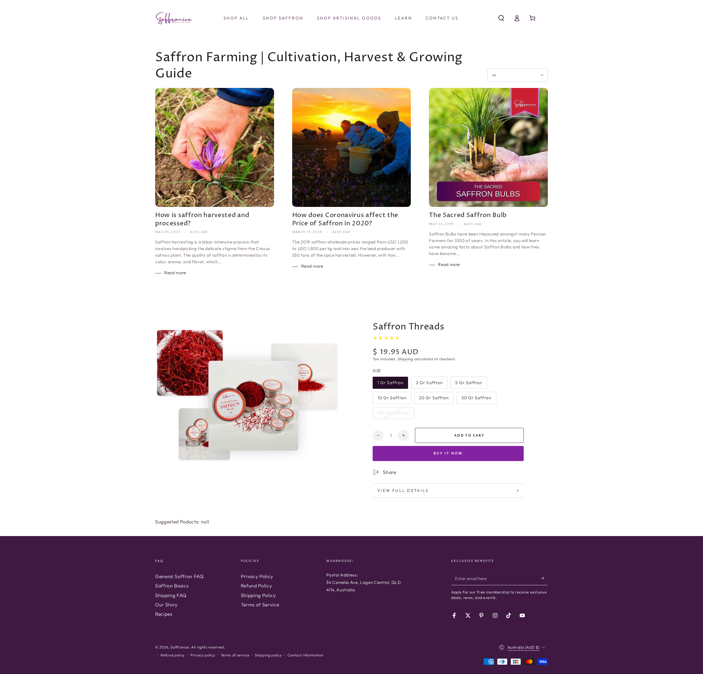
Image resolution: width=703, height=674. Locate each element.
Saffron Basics (171, 586)
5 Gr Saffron (468, 384)
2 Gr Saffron (429, 384)
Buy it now (448, 453)
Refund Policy (256, 586)
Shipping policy (268, 655)
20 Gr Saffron (434, 399)
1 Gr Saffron (390, 384)
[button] (501, 18)
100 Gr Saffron (393, 414)
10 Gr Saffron (391, 399)
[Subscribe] (544, 578)
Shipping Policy (258, 595)
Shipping (405, 359)
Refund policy (173, 655)
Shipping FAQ (170, 595)
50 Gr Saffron (476, 399)
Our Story (166, 604)
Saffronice (180, 647)
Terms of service (235, 655)
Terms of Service (260, 604)
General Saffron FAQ (179, 576)
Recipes (163, 614)
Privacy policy (202, 655)
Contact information (305, 655)
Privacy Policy (257, 576)
